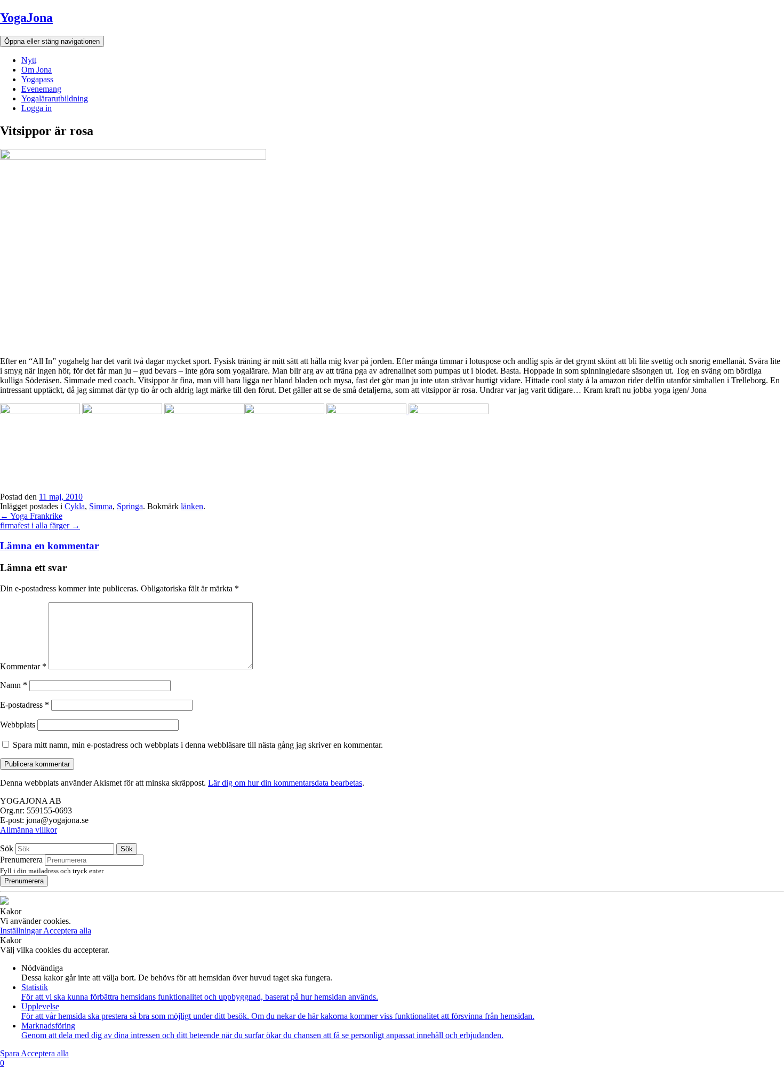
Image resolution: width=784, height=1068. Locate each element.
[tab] (392, 546)
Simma (101, 506)
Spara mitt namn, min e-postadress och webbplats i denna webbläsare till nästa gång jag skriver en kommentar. (198, 744)
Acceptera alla (67, 930)
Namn (13, 685)
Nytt (28, 60)
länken (192, 506)
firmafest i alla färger (40, 525)
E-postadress (24, 704)
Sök (6, 848)
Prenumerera (21, 859)
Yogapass (37, 79)
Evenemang (41, 88)
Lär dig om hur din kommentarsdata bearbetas (285, 782)
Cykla (75, 506)
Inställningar (21, 930)
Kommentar (23, 666)
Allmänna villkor (28, 829)
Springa (130, 506)
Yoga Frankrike (31, 515)
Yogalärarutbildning (54, 98)
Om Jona (36, 69)
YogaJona (26, 18)
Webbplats (17, 724)
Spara (10, 1053)
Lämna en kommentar (49, 545)
